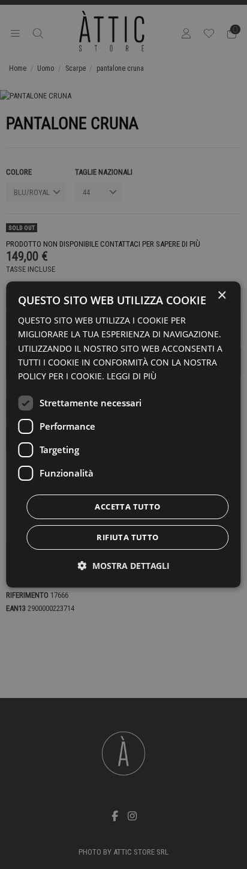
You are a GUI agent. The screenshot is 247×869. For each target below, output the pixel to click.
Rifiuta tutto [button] (127, 537)
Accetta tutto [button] (127, 506)
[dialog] (123, 434)
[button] (124, 566)
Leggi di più (131, 376)
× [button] (221, 295)
